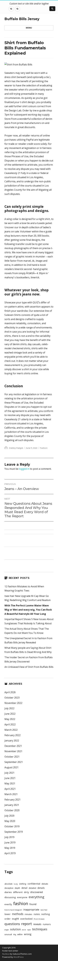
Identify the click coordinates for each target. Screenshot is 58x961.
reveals (37, 924)
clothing (22, 883)
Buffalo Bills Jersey (21, 19)
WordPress (18, 957)
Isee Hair (44, 910)
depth (17, 888)
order (7, 918)
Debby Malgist (16, 448)
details (41, 887)
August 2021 (11, 767)
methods (17, 914)
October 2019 (11, 826)
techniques (39, 929)
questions (12, 923)
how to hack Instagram (13, 910)
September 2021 (13, 762)
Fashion (43, 448)
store (24, 930)
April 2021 (10, 788)
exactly (8, 904)
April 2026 (10, 692)
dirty (26, 892)
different (18, 892)
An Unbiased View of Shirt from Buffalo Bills (28, 667)
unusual (8, 934)
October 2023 (11, 697)
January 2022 (11, 740)
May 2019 (9, 848)
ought (15, 918)
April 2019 (10, 853)
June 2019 (9, 842)
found (32, 904)
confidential (34, 883)
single (6, 930)
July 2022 (9, 708)
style (29, 930)
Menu (29, 27)
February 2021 (12, 799)
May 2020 (9, 821)
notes (37, 914)
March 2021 (11, 794)
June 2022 (9, 713)
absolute (8, 883)
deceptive (8, 888)
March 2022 (11, 729)
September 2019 (13, 831)
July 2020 (9, 815)
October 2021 (11, 756)
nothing (45, 914)
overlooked (26, 918)
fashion (20, 903)
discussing (10, 897)
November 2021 (13, 751)
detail (24, 887)
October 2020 (11, 810)
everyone (22, 897)
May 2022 (9, 719)
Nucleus (6, 954)
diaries (8, 892)
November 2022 (13, 703)
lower (7, 914)
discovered (36, 892)
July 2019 (9, 837)
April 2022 (10, 724)
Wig (14, 934)
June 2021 (9, 778)
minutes (28, 914)
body (16, 884)
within (20, 934)
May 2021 (9, 783)
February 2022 (12, 735)
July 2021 (9, 772)
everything (36, 897)
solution (15, 929)
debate (44, 883)
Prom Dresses (39, 919)
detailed (32, 888)
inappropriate (31, 909)
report (26, 923)
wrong (27, 934)
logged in (24, 468)
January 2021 (11, 805)
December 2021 (13, 746)
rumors (47, 924)
